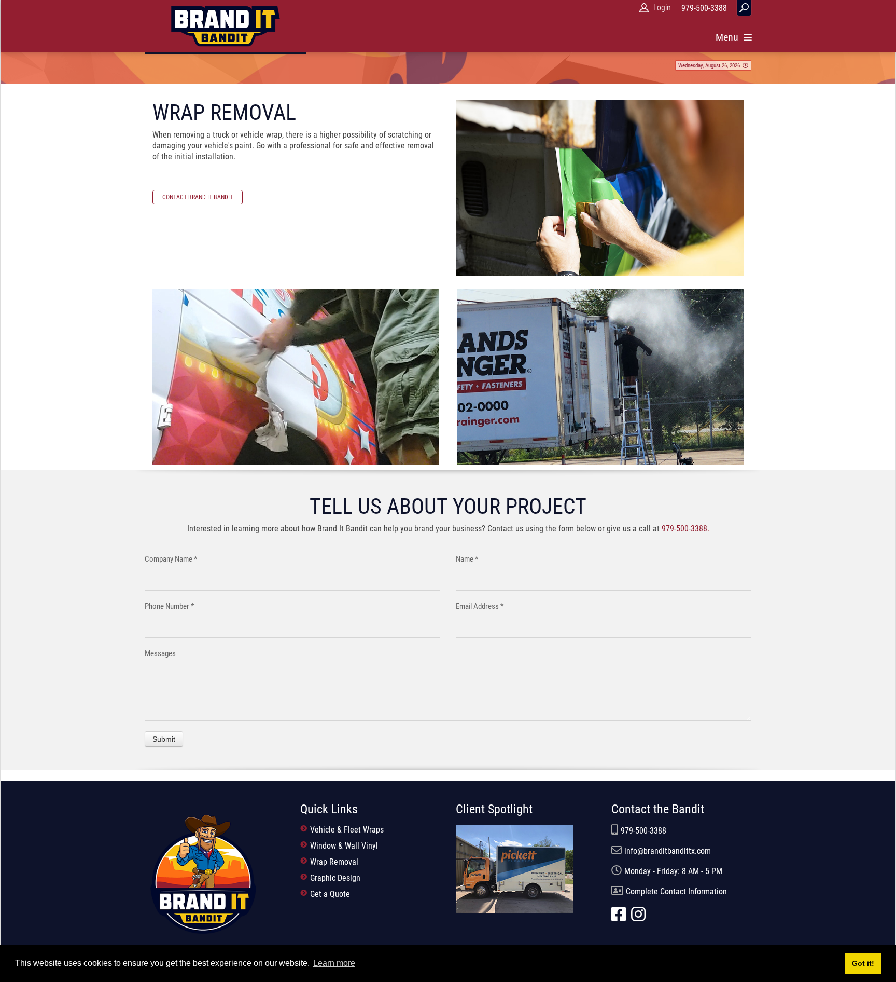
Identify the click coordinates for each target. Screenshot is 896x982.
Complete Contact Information (676, 891)
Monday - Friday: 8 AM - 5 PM (673, 871)
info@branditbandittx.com (667, 851)
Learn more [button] (334, 963)
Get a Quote (329, 894)
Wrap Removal (333, 862)
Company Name (171, 559)
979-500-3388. (685, 529)
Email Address (479, 606)
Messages (160, 653)
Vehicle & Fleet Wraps (346, 830)
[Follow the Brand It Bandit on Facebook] (621, 917)
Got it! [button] (863, 963)
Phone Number (169, 606)
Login (662, 7)
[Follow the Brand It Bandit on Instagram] (641, 917)
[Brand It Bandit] (203, 873)
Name (467, 559)
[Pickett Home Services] (514, 868)
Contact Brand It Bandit (197, 197)
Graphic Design (334, 878)
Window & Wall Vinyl (343, 846)
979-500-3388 (643, 831)
